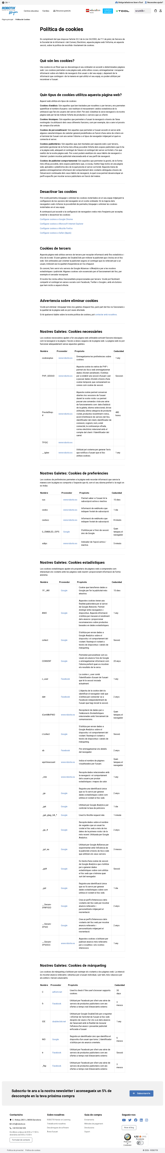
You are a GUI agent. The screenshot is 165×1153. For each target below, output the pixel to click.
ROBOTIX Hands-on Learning (58, 1120)
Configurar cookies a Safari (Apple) (55, 233)
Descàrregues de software (58, 1128)
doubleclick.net (59, 1021)
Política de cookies (32, 1150)
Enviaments (89, 1120)
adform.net (57, 992)
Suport (87, 1132)
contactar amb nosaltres (106, 314)
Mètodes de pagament (93, 1124)
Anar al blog (129, 1128)
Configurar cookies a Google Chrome (56, 219)
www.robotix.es (65, 358)
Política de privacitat (15, 1150)
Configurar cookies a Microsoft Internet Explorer (61, 224)
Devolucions (89, 1128)
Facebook (65, 679)
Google (66, 532)
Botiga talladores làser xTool (130, 2)
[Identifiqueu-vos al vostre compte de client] (160, 10)
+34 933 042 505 (19, 1128)
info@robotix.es (18, 1124)
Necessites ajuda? (155, 2)
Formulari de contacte (21, 1140)
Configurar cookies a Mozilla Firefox (56, 228)
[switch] (140, 1143)
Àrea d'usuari (52, 1132)
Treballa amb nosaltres (56, 1124)
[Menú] (146, 1134)
